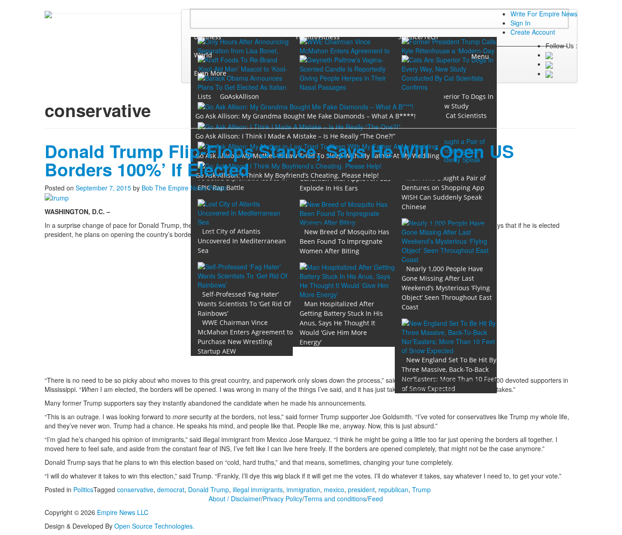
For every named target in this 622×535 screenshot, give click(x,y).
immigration (303, 489)
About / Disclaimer (235, 498)
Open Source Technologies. (154, 525)
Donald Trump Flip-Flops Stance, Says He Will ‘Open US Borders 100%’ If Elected (279, 160)
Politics (83, 489)
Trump (421, 489)
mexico (334, 489)
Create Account (532, 31)
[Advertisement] (311, 307)
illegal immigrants (258, 489)
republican (393, 489)
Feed (375, 498)
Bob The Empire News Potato (184, 187)
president (361, 489)
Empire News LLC (122, 512)
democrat (170, 489)
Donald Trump (208, 489)
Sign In (520, 22)
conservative (135, 489)
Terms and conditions (335, 498)
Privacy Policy (282, 498)
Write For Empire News (543, 13)
